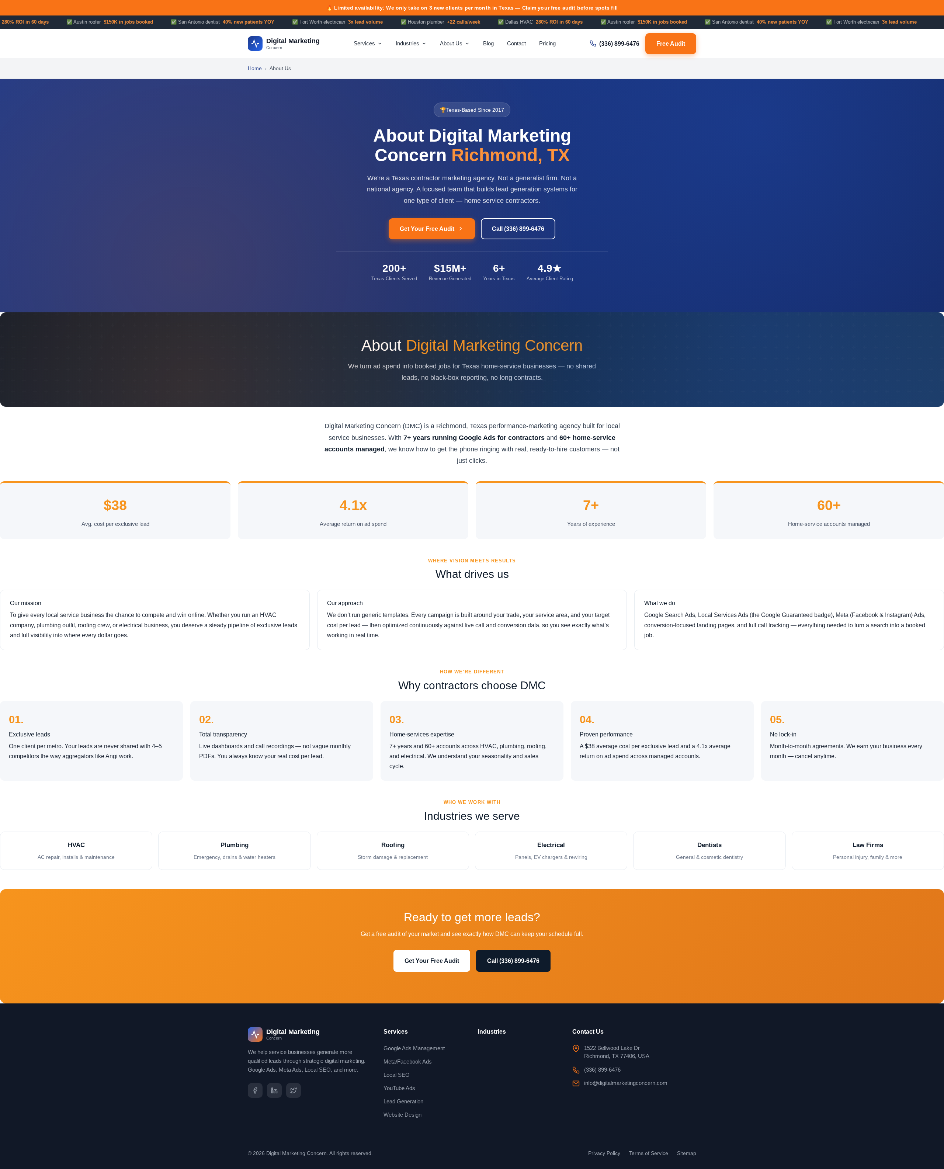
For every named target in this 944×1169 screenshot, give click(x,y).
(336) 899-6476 (619, 44)
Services (364, 43)
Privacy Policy (604, 1153)
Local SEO (397, 1075)
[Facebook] (255, 1090)
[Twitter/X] (293, 1090)
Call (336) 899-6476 (518, 229)
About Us (451, 43)
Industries (407, 43)
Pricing (547, 43)
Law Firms (867, 851)
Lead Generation (403, 1101)
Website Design (402, 1114)
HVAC (76, 851)
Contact (516, 43)
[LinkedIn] (274, 1090)
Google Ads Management (414, 1048)
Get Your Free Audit (427, 229)
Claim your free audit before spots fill (570, 8)
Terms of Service (648, 1153)
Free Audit (670, 44)
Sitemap (686, 1153)
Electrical (551, 851)
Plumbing (234, 851)
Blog (488, 43)
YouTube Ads (399, 1088)
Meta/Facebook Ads (408, 1061)
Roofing (393, 851)
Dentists (709, 851)
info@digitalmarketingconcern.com (625, 1083)
